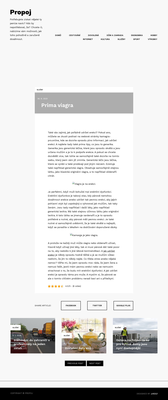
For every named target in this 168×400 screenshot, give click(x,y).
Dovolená (93, 35)
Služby (121, 39)
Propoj (20, 12)
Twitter (97, 305)
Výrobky (152, 39)
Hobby (154, 35)
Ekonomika (137, 35)
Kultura (105, 39)
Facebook (71, 305)
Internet (88, 39)
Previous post (75, 363)
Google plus (123, 305)
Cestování (74, 35)
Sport (136, 39)
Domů (58, 35)
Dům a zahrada (115, 35)
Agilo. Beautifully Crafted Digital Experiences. (154, 394)
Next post (95, 363)
